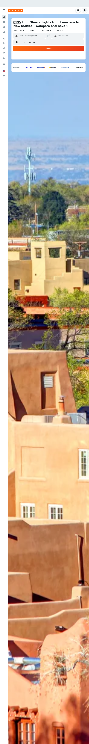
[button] (3, 10)
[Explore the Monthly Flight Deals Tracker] (4, 48)
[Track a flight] (4, 57)
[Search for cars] (4, 27)
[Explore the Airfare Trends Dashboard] (4, 43)
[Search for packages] (4, 32)
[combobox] (46, 30)
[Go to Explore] (4, 53)
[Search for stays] (4, 22)
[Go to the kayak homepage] (15, 10)
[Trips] (4, 64)
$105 (17, 22)
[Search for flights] (4, 17)
